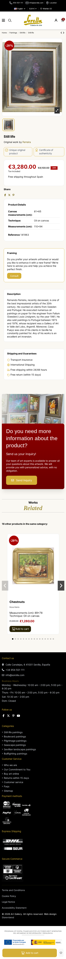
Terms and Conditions (13, 890)
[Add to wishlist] (61, 953)
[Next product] (63, 32)
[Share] (5, 195)
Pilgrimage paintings (15, 740)
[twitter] (8, 715)
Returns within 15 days (16, 777)
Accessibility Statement (14, 907)
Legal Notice (8, 901)
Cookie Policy (9, 896)
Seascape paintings (15, 744)
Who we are (10, 765)
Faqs (6, 786)
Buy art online (11, 773)
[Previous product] (62, 32)
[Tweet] (9, 195)
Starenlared (8, 917)
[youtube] (18, 715)
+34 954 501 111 (15, 669)
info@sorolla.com (36, 3)
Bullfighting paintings (15, 753)
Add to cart (32, 952)
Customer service (13, 782)
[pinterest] (13, 715)
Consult (14, 275)
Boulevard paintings (15, 736)
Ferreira (27, 142)
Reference (14, 234)
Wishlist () (47, 9)
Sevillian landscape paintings (20, 749)
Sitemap (8, 790)
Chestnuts (17, 602)
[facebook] (3, 715)
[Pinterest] (13, 195)
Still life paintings (13, 732)
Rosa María (14, 607)
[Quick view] (56, 544)
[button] (12, 639)
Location (53, 3)
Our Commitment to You (17, 769)
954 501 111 (18, 3)
